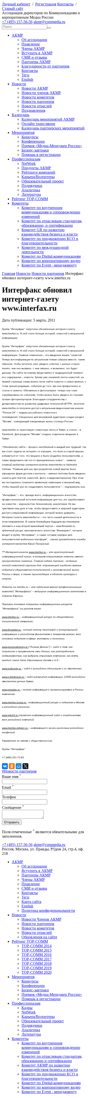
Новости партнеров (38, 101)
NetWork (29, 163)
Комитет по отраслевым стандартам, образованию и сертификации (52, 1058)
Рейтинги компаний (38, 172)
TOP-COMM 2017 (37, 959)
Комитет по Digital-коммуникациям (51, 256)
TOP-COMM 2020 (37, 972)
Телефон (9, 797)
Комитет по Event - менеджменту (49, 265)
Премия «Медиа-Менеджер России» (52, 146)
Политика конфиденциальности (48, 910)
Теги (25, 75)
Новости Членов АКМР (41, 919)
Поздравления (33, 110)
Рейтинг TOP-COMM (30, 199)
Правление (31, 44)
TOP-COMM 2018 (37, 963)
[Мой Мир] (19, 766)
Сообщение (13, 807)
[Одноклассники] (12, 766)
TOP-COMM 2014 (37, 946)
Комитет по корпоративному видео (51, 261)
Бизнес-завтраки (35, 150)
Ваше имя (11, 776)
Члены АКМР (33, 48)
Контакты (65, 4)
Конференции (33, 141)
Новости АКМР (35, 88)
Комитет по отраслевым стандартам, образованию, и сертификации (52, 223)
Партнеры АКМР (36, 62)
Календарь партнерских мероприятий (53, 128)
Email (8, 787)
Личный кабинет (16, 4)
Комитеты (20, 203)
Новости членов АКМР (41, 93)
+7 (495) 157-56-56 (17, 22)
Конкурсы (30, 137)
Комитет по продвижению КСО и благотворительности (50, 241)
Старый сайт (12, 8)
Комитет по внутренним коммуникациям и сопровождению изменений (51, 212)
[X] (25, 766)
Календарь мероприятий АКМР (48, 119)
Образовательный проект (43, 181)
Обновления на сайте (39, 937)
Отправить (12, 822)
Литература (31, 194)
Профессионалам (26, 159)
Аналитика (31, 190)
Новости (19, 84)
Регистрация (45, 4)
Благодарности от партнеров (45, 66)
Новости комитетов (38, 97)
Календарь (20, 115)
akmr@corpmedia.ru (49, 22)
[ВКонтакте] (5, 766)
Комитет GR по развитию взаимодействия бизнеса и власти (50, 232)
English (27, 79)
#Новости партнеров (19, 771)
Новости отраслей (37, 106)
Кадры (27, 1008)
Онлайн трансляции (38, 124)
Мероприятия (23, 132)
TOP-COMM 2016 (37, 955)
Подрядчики (32, 185)
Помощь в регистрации (41, 155)
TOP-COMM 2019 (37, 968)
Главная (8, 273)
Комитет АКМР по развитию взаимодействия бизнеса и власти (50, 1067)
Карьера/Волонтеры (38, 177)
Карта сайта (31, 902)
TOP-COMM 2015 (37, 950)
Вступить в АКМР (37, 53)
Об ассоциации (34, 40)
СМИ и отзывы (34, 57)
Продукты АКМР (36, 168)
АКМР (17, 35)
